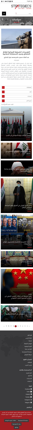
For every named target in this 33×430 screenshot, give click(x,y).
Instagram (28, 400)
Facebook (28, 389)
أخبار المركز (29, 373)
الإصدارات (29, 378)
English (29, 1)
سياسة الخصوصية (27, 352)
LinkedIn (28, 394)
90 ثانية (30, 375)
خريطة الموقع (28, 354)
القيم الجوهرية (28, 346)
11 (6, 326)
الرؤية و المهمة (28, 343)
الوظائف (30, 362)
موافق (16, 427)
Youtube (27, 397)
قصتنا (30, 341)
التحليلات (29, 381)
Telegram (28, 402)
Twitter (29, 391)
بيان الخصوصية (16, 424)
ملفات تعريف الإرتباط (10, 420)
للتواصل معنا (28, 349)
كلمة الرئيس (28, 338)
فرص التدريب (28, 365)
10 (8, 326)
